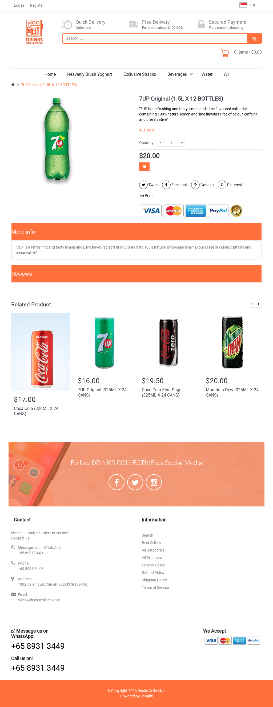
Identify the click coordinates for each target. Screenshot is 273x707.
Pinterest (234, 185)
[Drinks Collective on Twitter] (135, 482)
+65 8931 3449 (30, 553)
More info (23, 232)
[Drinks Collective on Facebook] (117, 482)
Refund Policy (153, 572)
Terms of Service (155, 587)
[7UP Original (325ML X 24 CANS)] (104, 342)
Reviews (21, 274)
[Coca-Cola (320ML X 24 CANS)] (40, 351)
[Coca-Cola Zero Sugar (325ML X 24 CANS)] (168, 342)
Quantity (146, 143)
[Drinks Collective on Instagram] (154, 482)
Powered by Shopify (136, 696)
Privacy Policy (153, 565)
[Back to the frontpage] (13, 85)
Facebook (179, 185)
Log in (19, 5)
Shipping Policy (154, 580)
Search (147, 535)
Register (37, 5)
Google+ (207, 185)
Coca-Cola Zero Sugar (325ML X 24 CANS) (162, 392)
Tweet (153, 185)
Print (148, 195)
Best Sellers (151, 543)
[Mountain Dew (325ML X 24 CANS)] (232, 342)
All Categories (153, 550)
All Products (152, 558)
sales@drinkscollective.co (39, 600)
